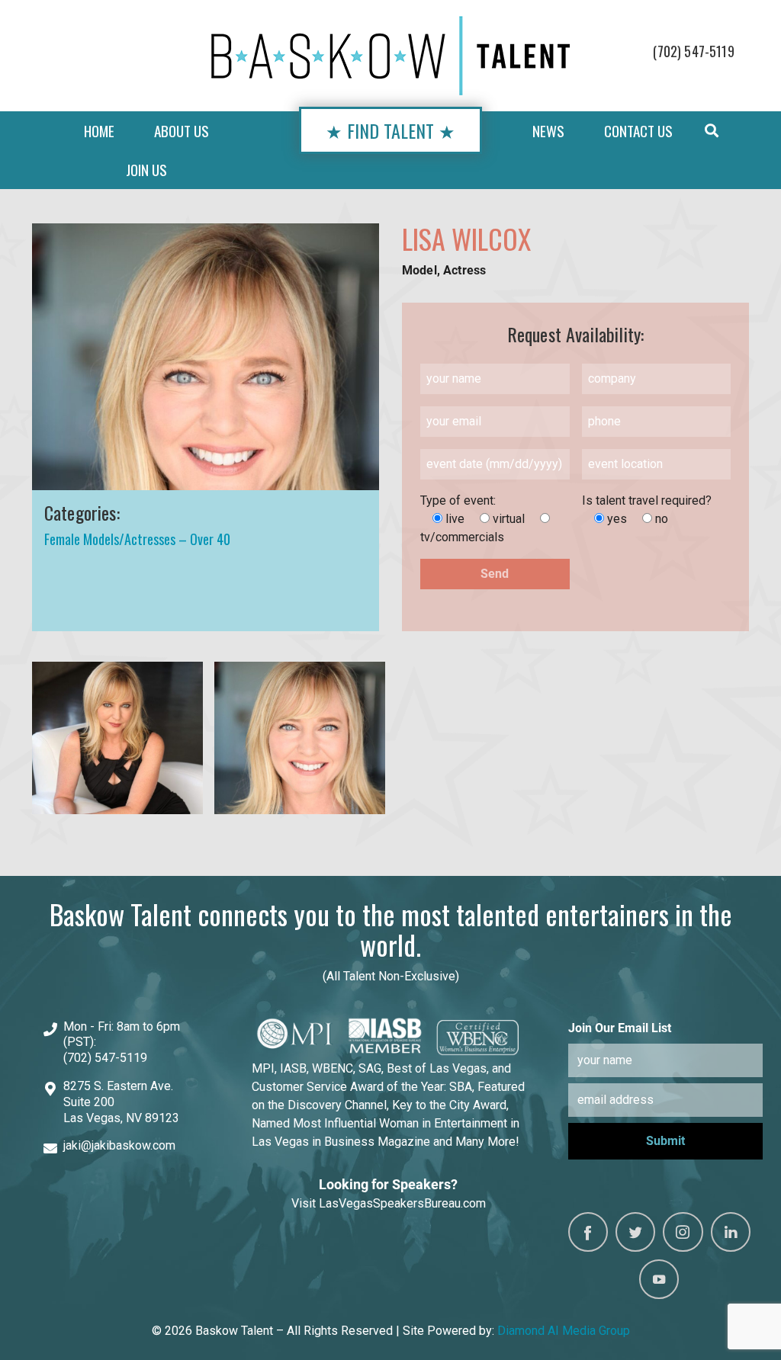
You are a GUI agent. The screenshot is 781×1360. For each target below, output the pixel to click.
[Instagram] (682, 1232)
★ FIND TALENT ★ (390, 130)
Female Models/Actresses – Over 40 (137, 539)
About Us (181, 131)
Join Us (146, 170)
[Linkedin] (730, 1232)
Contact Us (638, 131)
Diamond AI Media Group (563, 1330)
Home (99, 131)
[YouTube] (659, 1279)
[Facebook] (588, 1232)
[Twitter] (635, 1232)
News (548, 131)
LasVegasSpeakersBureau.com (402, 1203)
